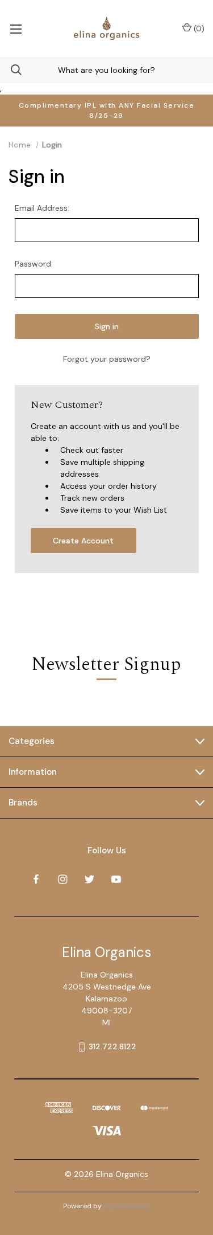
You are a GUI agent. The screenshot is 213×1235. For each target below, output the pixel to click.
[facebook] (36, 879)
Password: (34, 264)
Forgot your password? (107, 359)
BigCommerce (126, 1206)
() (197, 28)
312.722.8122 (112, 1046)
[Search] (11, 70)
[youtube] (116, 879)
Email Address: (42, 208)
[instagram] (63, 879)
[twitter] (89, 879)
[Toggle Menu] (15, 28)
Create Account (83, 540)
